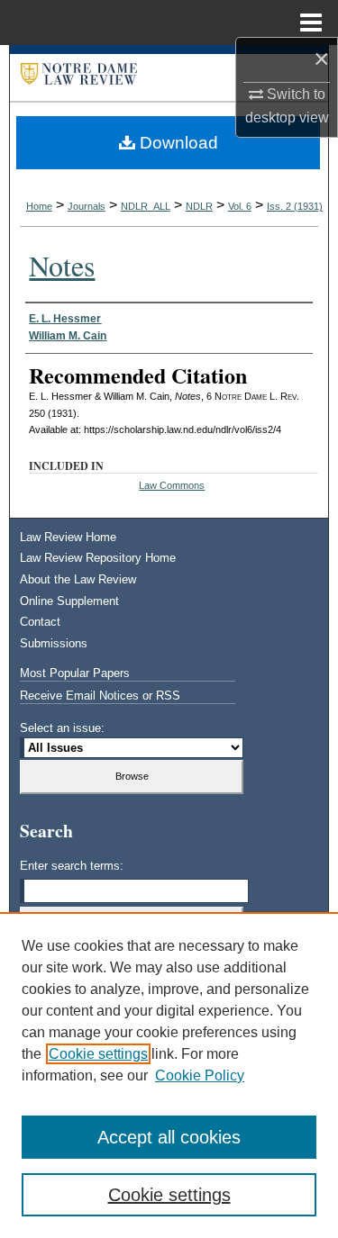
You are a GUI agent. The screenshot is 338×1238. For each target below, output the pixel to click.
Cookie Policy (199, 1075)
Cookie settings (98, 1054)
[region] (169, 1075)
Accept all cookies (169, 1137)
